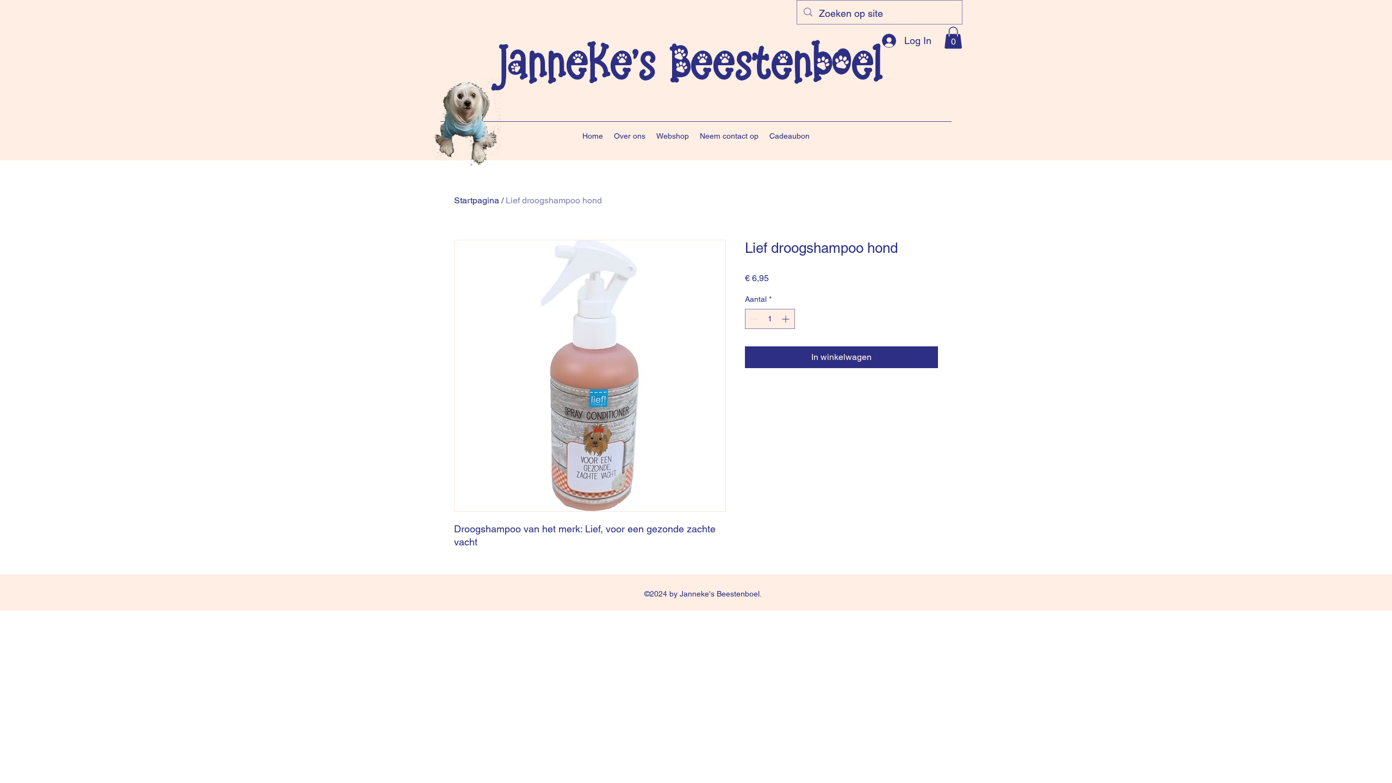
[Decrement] (753, 318)
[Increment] (786, 318)
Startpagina (476, 200)
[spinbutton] (770, 318)
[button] (953, 38)
